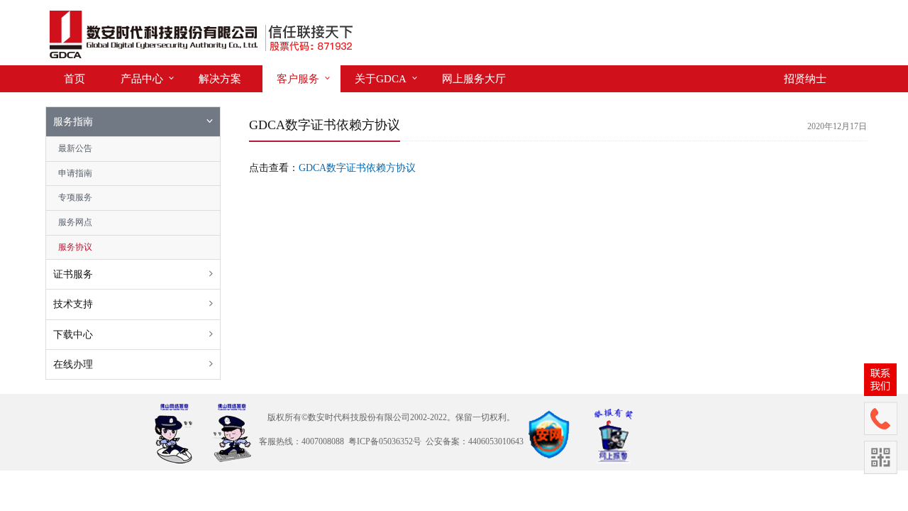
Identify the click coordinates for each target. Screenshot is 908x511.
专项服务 (75, 197)
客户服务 (298, 78)
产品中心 (142, 78)
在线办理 (73, 364)
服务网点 (75, 222)
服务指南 (73, 121)
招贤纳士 (805, 78)
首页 (74, 78)
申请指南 (75, 173)
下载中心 (73, 334)
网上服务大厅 (474, 78)
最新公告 (75, 148)
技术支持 (73, 304)
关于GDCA (380, 78)
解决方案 (220, 78)
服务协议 (75, 247)
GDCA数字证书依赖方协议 (357, 168)
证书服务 (73, 274)
